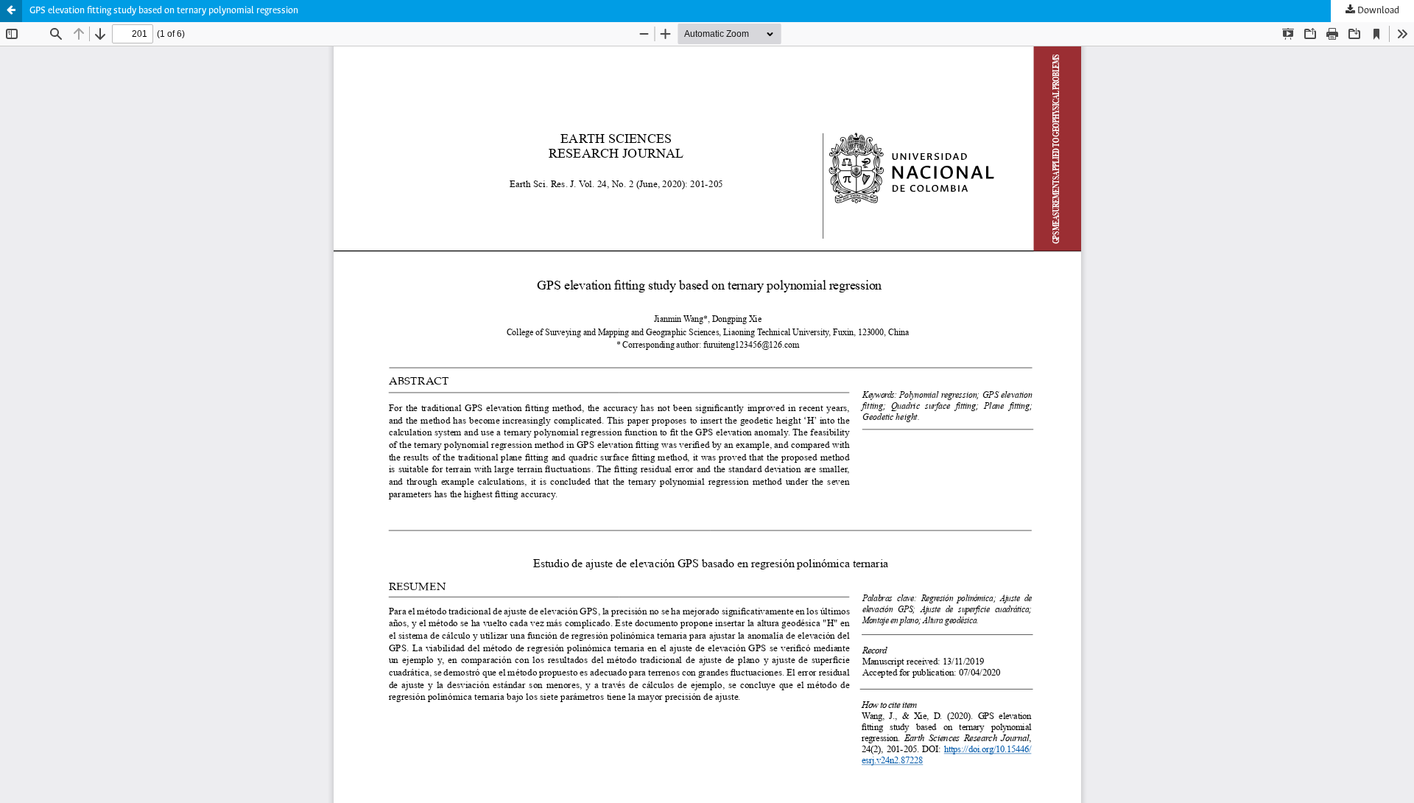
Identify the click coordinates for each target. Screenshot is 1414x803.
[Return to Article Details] (11, 11)
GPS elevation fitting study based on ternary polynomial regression (163, 10)
